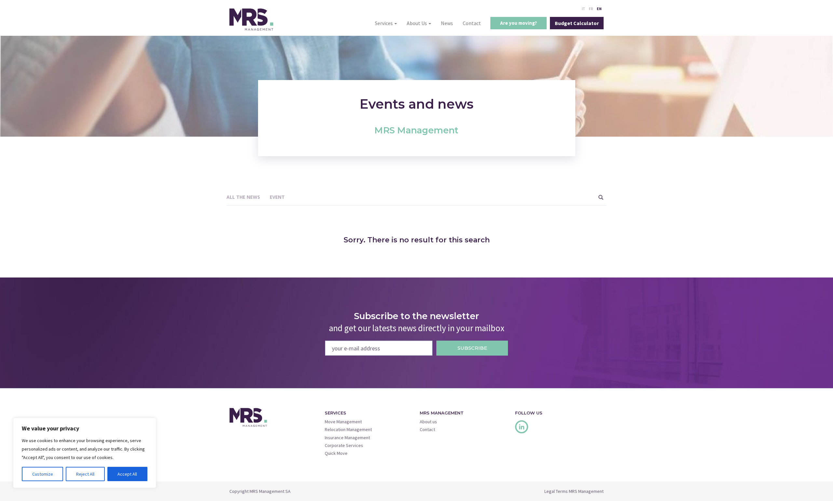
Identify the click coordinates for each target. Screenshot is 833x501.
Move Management (343, 422)
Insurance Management (347, 437)
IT (583, 8)
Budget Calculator (577, 23)
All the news (243, 197)
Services (384, 23)
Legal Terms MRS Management (574, 491)
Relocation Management (348, 429)
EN (599, 8)
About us (428, 422)
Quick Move (336, 453)
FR (591, 8)
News (447, 23)
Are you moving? (518, 23)
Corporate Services (344, 445)
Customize (42, 474)
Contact (472, 23)
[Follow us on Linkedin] (521, 426)
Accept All (127, 474)
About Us (417, 23)
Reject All (85, 474)
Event (277, 197)
